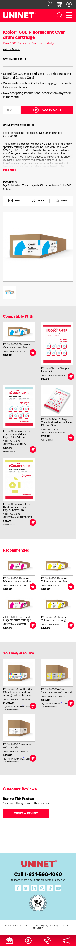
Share (40, 201)
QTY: (9, 110)
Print (64, 201)
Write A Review (26, 813)
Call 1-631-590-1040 (38, 875)
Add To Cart (51, 110)
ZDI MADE (38, 928)
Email (17, 201)
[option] (38, 246)
